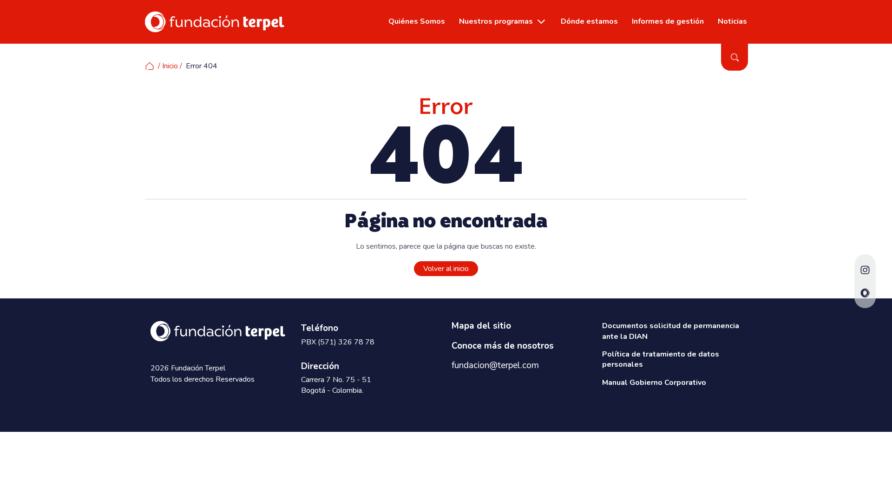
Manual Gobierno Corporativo (654, 382)
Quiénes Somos (416, 21)
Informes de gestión (668, 21)
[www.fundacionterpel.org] (214, 21)
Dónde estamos (589, 21)
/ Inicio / (170, 66)
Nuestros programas (496, 21)
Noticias (732, 21)
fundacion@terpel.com (495, 365)
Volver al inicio (446, 269)
